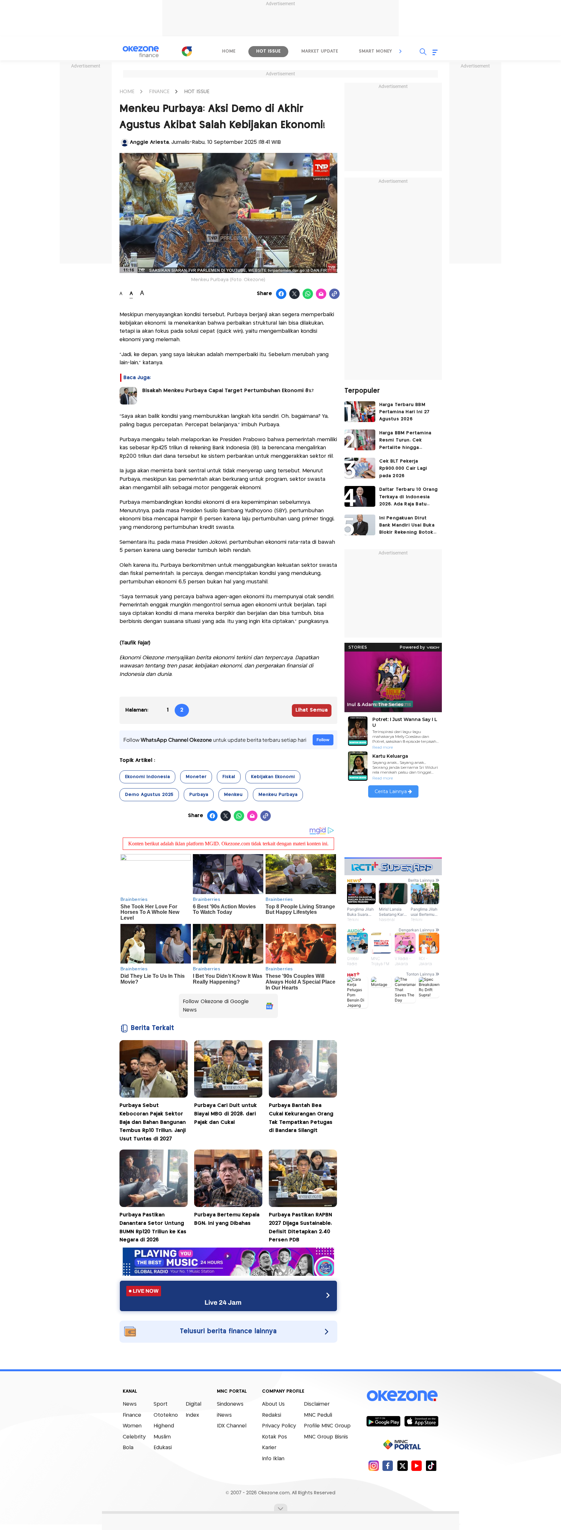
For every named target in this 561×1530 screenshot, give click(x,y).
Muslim (162, 1437)
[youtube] (416, 1465)
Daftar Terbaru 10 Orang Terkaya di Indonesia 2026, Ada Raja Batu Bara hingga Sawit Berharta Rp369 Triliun (408, 497)
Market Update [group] (319, 51)
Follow (323, 739)
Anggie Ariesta (149, 142)
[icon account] (124, 142)
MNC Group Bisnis (326, 1437)
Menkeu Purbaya (277, 794)
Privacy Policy (279, 1426)
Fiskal (228, 777)
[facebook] (387, 1465)
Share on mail (321, 294)
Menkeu (233, 794)
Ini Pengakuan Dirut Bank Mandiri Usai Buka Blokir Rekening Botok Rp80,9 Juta (406, 526)
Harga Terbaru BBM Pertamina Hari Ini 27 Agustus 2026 (404, 412)
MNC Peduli (318, 1415)
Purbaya (198, 794)
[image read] (128, 395)
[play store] (383, 1420)
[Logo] (186, 51)
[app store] (421, 1420)
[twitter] (402, 1465)
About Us (273, 1404)
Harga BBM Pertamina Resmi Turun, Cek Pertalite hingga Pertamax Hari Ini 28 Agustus (405, 441)
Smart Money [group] (375, 51)
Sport (161, 1404)
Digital (193, 1404)
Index (192, 1415)
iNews (224, 1415)
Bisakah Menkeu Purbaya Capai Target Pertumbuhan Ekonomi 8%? (228, 390)
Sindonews (230, 1404)
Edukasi (163, 1447)
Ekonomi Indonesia (147, 777)
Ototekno (166, 1415)
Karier (269, 1447)
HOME (126, 91)
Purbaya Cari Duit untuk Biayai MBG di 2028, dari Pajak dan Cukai (225, 1114)
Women (132, 1426)
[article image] (359, 411)
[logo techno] (141, 51)
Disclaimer (317, 1404)
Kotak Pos (274, 1437)
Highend (164, 1426)
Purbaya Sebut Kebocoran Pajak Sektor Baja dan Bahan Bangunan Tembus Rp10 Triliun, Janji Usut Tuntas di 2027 (152, 1122)
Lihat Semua (311, 710)
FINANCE (159, 91)
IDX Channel (231, 1426)
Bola (128, 1447)
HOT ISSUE (196, 91)
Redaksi (271, 1415)
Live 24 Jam (223, 1302)
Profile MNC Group (327, 1426)
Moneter (196, 777)
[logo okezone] (402, 1396)
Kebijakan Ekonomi (273, 777)
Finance (132, 1415)
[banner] (228, 1274)
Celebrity (134, 1437)
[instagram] (373, 1465)
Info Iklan (273, 1458)
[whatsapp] (308, 294)
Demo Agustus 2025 (149, 794)
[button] (400, 51)
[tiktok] (431, 1465)
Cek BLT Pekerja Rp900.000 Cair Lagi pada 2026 (403, 468)
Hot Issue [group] (268, 51)
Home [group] (228, 51)
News (130, 1404)
